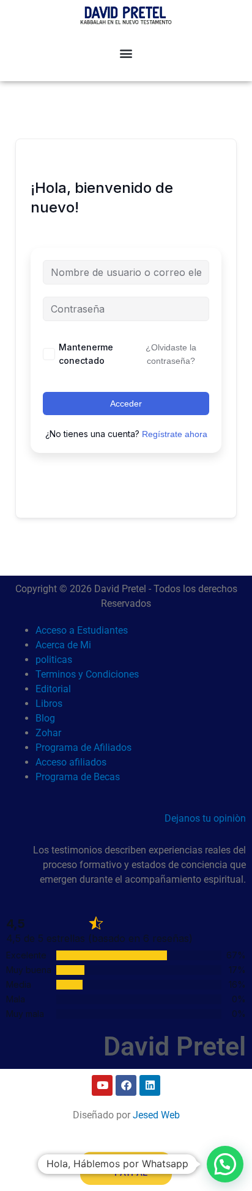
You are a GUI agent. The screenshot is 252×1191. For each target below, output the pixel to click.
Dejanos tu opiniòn (205, 818)
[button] (126, 53)
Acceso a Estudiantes (81, 630)
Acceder (126, 403)
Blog (45, 718)
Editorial (53, 689)
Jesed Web (156, 1115)
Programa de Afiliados (83, 747)
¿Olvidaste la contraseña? (171, 354)
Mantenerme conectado (86, 354)
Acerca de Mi (63, 645)
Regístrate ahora (174, 434)
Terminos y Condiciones (87, 674)
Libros (48, 703)
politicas (53, 659)
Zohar (48, 733)
